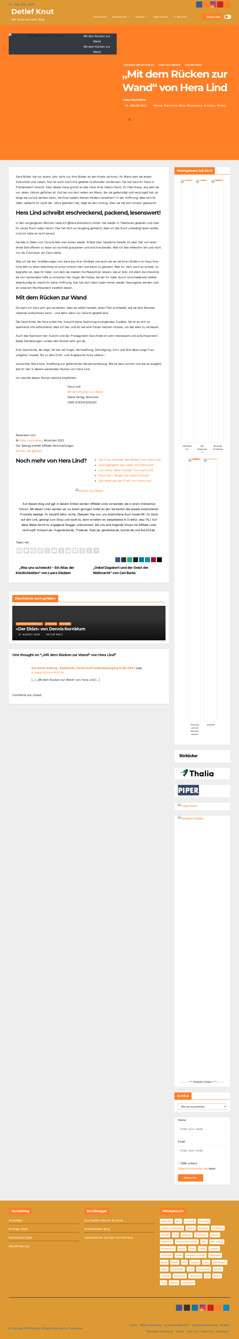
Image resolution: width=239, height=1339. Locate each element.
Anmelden (16, 1220)
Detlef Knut (32, 11)
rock (190, 1269)
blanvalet (166, 1221)
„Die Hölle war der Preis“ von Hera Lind (124, 480)
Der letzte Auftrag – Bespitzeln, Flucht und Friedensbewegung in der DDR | (83, 668)
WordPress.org (19, 1246)
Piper (164, 1269)
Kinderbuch (167, 1248)
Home (133, 1325)
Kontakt (224, 1325)
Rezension (177, 1269)
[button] (198, 17)
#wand (221, 105)
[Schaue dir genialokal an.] (188, 755)
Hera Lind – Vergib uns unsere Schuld (123, 475)
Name (182, 1120)
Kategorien (120, 16)
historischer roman (186, 1241)
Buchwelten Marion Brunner (103, 1220)
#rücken (209, 105)
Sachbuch (179, 1275)
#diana (157, 105)
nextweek (65, 624)
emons (191, 1227)
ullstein (174, 1282)
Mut (184, 1262)
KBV (204, 1241)
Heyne (215, 1234)
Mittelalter (215, 1255)
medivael (166, 1255)
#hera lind (170, 105)
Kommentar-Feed (20, 1237)
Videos (140, 16)
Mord (164, 1262)
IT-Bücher (180, 16)
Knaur (182, 1248)
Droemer (204, 1221)
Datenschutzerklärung (193, 1168)
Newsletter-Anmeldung (160, 1331)
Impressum (160, 16)
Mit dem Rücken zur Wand (85, 392)
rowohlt (165, 1275)
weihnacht (188, 1282)
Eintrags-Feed (18, 1229)
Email (181, 1141)
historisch (166, 1241)
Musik (174, 1262)
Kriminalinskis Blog (97, 1229)
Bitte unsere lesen (197, 1165)
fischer (165, 1234)
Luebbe (214, 1248)
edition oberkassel (172, 1227)
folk (175, 1234)
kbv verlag (217, 1241)
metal (179, 1255)
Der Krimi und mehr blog (139, 65)
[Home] (87, 17)
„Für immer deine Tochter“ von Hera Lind (125, 470)
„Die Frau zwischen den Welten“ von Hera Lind (129, 459)
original (195, 1262)
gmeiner (186, 1234)
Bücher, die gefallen (29, 451)
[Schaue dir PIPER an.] (188, 790)
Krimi (192, 1248)
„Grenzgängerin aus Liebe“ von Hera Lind (125, 465)
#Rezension (194, 105)
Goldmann (201, 1234)
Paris (206, 1262)
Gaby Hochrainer (169, 65)
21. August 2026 (29, 634)
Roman (218, 1269)
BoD (178, 1221)
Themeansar (75, 1328)
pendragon (219, 1262)
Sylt (207, 1275)
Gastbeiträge (193, 65)
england (203, 1227)
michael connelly (195, 1255)
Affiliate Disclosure (150, 1325)
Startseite (100, 16)
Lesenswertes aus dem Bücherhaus (108, 1237)
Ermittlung (217, 1227)
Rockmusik (203, 1269)
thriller (217, 1275)
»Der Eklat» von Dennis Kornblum (50, 628)
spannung (195, 1275)
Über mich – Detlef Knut (200, 1331)
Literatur (51, 624)
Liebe (202, 1248)
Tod (163, 1282)
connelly (190, 1221)
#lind (182, 105)
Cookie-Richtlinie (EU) (176, 1325)
